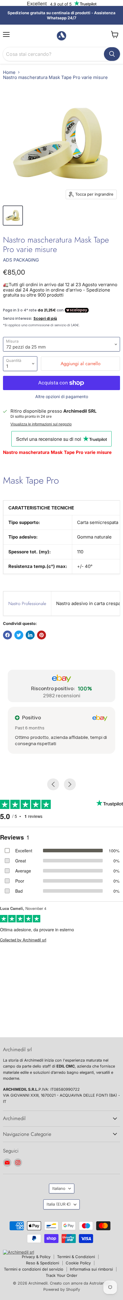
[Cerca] (112, 54)
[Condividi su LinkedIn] (30, 635)
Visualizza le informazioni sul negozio (41, 424)
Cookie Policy (78, 1263)
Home (9, 72)
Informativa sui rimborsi (91, 1269)
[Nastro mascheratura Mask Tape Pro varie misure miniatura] (12, 215)
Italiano (58, 1188)
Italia (59, 1204)
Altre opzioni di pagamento (61, 396)
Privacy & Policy (36, 1256)
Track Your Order (61, 1275)
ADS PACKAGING (21, 260)
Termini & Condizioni (76, 1256)
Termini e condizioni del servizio (33, 1269)
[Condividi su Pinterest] (41, 635)
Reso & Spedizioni (42, 1263)
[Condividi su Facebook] (7, 635)
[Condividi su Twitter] (18, 635)
